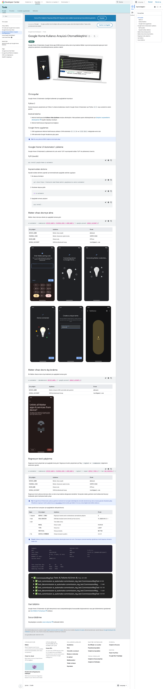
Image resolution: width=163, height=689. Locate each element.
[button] (11, 53)
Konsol (150, 2)
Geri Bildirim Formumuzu (38, 611)
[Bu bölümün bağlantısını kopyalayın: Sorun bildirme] (43, 618)
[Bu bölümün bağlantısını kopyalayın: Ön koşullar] (40, 94)
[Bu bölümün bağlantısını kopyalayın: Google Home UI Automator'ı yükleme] (65, 147)
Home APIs (49, 648)
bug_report (155, 7)
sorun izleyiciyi (46, 622)
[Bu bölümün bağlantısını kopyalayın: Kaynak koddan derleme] (49, 169)
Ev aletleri (70, 657)
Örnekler (11, 11)
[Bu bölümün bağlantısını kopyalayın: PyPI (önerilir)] (40, 156)
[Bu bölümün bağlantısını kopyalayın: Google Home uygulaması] (50, 128)
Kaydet (102, 18)
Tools (4, 7)
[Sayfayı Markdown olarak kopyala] (94, 36)
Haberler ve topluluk (52, 2)
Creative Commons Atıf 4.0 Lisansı (55, 630)
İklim (68, 648)
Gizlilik (31, 685)
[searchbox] (11, 16)
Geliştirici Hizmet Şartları (95, 659)
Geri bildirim (59, 503)
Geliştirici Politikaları (94, 662)
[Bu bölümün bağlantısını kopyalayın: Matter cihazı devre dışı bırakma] (59, 370)
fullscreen (158, 7)
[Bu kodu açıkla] (105, 160)
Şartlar (26, 685)
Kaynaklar (37, 2)
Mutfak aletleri (71, 660)
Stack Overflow (113, 653)
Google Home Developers (34, 31)
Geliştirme (28, 2)
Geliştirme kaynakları (94, 651)
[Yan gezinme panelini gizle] (20, 686)
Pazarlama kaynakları (94, 648)
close (160, 7)
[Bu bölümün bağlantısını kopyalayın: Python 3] (36, 104)
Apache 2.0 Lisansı (79, 630)
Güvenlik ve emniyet (73, 651)
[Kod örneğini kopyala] (111, 160)
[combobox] (124, 2)
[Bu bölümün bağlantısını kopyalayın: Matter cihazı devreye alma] (54, 213)
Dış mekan (70, 666)
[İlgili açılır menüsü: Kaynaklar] (42, 2)
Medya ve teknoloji (72, 654)
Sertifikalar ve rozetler (94, 645)
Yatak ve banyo (71, 663)
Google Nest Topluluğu (115, 656)
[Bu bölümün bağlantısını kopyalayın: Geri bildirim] (41, 604)
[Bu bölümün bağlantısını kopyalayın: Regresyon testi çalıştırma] (53, 459)
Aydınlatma (70, 645)
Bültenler (35, 11)
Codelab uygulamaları (23, 11)
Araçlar (4, 11)
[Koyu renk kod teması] (108, 160)
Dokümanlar (64, 2)
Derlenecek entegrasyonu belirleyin (32, 672)
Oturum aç (158, 2)
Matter (31, 41)
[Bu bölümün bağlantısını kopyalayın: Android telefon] (42, 114)
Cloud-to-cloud (29, 656)
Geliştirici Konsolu (114, 645)
